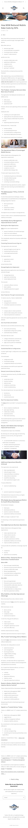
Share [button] (4, 34)
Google (3, 768)
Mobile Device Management (13, 500)
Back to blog (15, 779)
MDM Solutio (8, 192)
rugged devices (6, 758)
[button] (2, 8)
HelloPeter (9, 768)
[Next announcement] (25, 1)
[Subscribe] (23, 797)
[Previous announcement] (2, 1)
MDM (2, 228)
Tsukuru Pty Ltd (15, 825)
